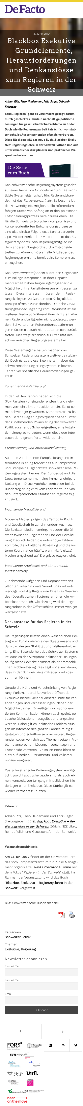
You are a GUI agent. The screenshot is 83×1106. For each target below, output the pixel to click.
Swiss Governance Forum (52, 867)
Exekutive (12, 949)
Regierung (28, 949)
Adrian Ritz (12, 101)
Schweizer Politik (17, 937)
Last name (12, 980)
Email (8, 993)
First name (12, 966)
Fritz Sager (50, 101)
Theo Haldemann (31, 101)
